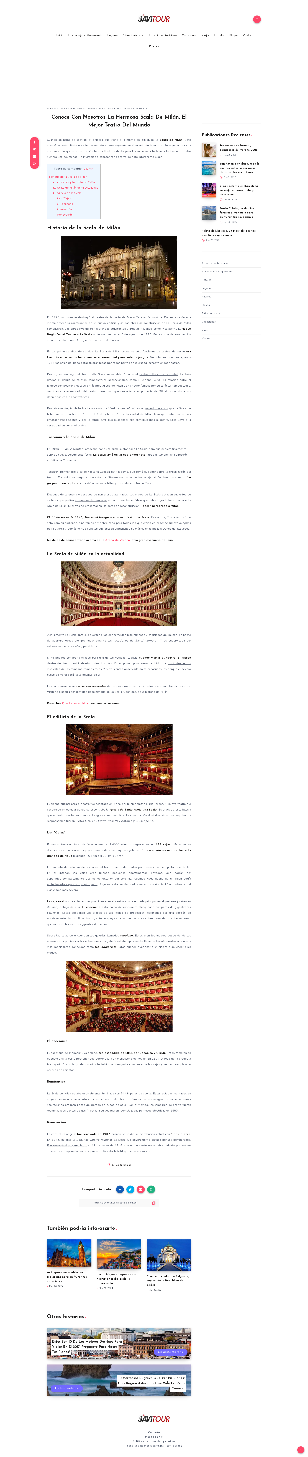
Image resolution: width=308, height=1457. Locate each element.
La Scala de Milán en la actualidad (76, 187)
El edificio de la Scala (67, 193)
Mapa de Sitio (154, 1436)
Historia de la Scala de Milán (68, 177)
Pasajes (154, 46)
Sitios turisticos (133, 35)
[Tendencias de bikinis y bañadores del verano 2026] (209, 150)
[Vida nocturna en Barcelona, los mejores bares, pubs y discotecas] (209, 190)
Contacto (154, 1432)
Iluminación (64, 209)
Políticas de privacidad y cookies (154, 1441)
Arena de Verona (117, 540)
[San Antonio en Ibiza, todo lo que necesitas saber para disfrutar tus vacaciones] (209, 168)
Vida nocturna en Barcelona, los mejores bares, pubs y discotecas (239, 190)
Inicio (59, 35)
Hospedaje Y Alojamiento (85, 35)
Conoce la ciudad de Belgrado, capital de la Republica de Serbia (168, 1280)
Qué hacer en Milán (76, 703)
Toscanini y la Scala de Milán (76, 182)
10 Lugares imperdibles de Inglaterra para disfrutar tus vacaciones (67, 1277)
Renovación (65, 215)
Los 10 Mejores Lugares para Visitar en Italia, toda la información (116, 1279)
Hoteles (219, 35)
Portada (52, 108)
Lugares (112, 35)
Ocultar (88, 168)
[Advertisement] (154, 80)
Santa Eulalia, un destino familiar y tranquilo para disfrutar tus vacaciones (237, 212)
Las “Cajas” (64, 198)
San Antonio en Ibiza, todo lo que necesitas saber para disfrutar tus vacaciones (239, 168)
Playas (233, 35)
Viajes (205, 35)
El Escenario (65, 204)
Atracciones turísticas (162, 35)
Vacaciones (189, 35)
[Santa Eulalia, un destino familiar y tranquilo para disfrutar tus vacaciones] (209, 213)
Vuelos (247, 35)
